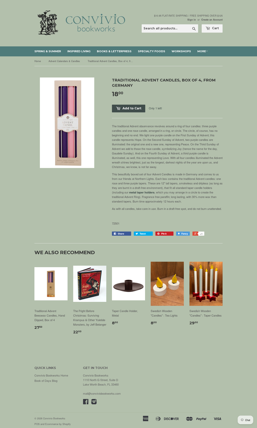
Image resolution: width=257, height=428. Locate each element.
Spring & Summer (47, 51)
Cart (215, 28)
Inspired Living (78, 51)
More (201, 51)
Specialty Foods (151, 51)
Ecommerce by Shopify (58, 424)
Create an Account (212, 19)
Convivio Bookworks (54, 418)
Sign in (191, 19)
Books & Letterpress (114, 51)
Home (37, 61)
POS (37, 424)
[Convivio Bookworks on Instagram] (94, 403)
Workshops (181, 51)
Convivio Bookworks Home (51, 375)
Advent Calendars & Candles (64, 61)
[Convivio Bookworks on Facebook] (86, 403)
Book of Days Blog (45, 381)
